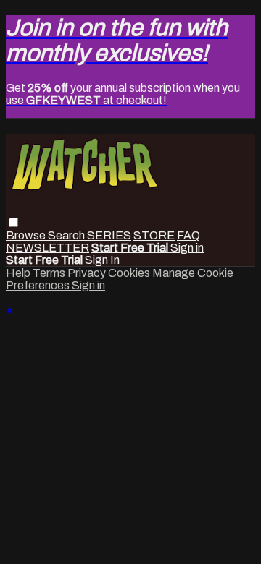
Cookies (130, 273)
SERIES (109, 235)
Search (67, 235)
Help (19, 273)
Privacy (87, 273)
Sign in (187, 248)
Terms (50, 273)
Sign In (102, 260)
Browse (27, 235)
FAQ (188, 235)
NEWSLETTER (47, 248)
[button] (13, 222)
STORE (154, 235)
